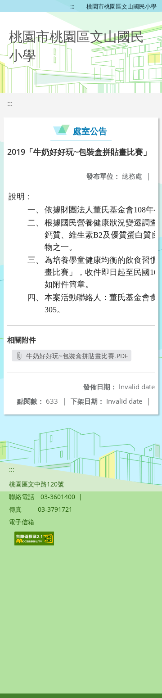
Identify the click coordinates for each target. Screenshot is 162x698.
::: (72, 6)
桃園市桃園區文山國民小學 (121, 6)
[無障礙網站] (35, 543)
